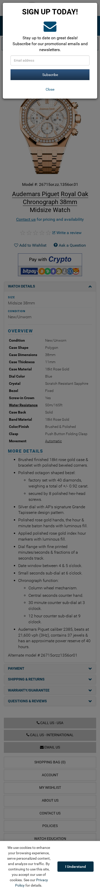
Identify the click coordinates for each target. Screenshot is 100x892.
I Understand (75, 867)
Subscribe (50, 75)
